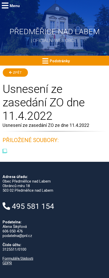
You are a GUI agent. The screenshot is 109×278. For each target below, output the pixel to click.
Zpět (17, 72)
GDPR (7, 263)
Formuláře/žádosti (18, 258)
